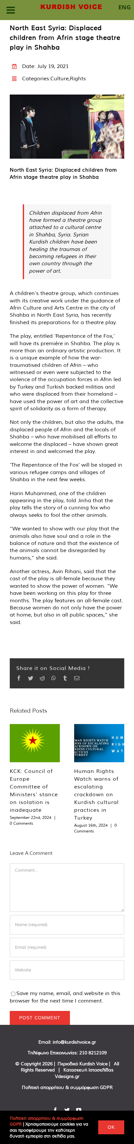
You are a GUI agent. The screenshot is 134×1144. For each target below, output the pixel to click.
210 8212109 (93, 1053)
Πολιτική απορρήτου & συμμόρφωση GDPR (67, 1087)
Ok (111, 1127)
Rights (78, 78)
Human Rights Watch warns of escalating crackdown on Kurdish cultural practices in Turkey (96, 794)
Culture (59, 78)
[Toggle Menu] (10, 10)
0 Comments (21, 823)
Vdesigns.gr (67, 1076)
